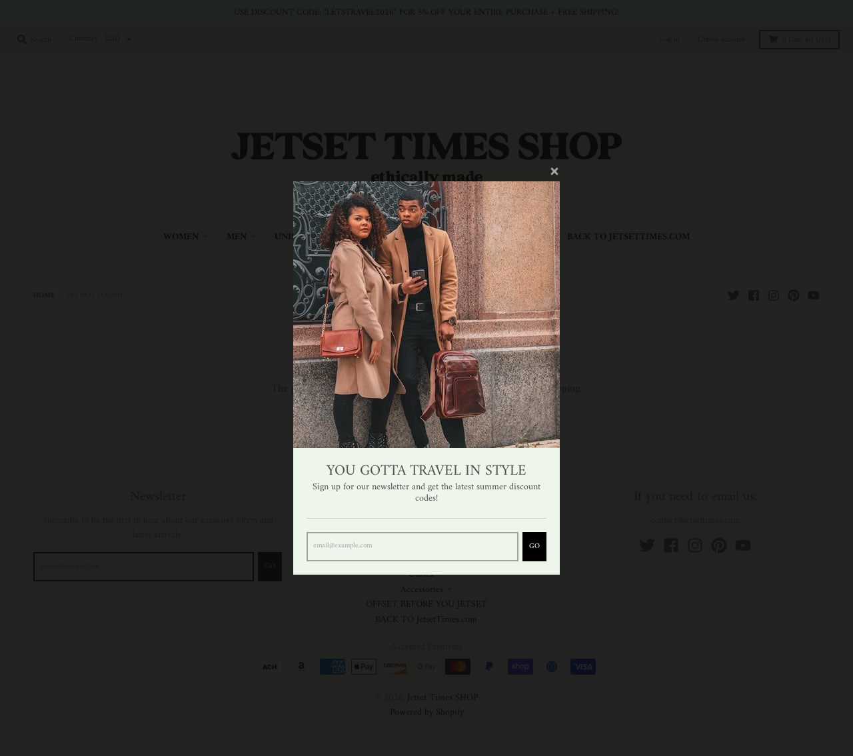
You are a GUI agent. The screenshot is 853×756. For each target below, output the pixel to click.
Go (534, 546)
